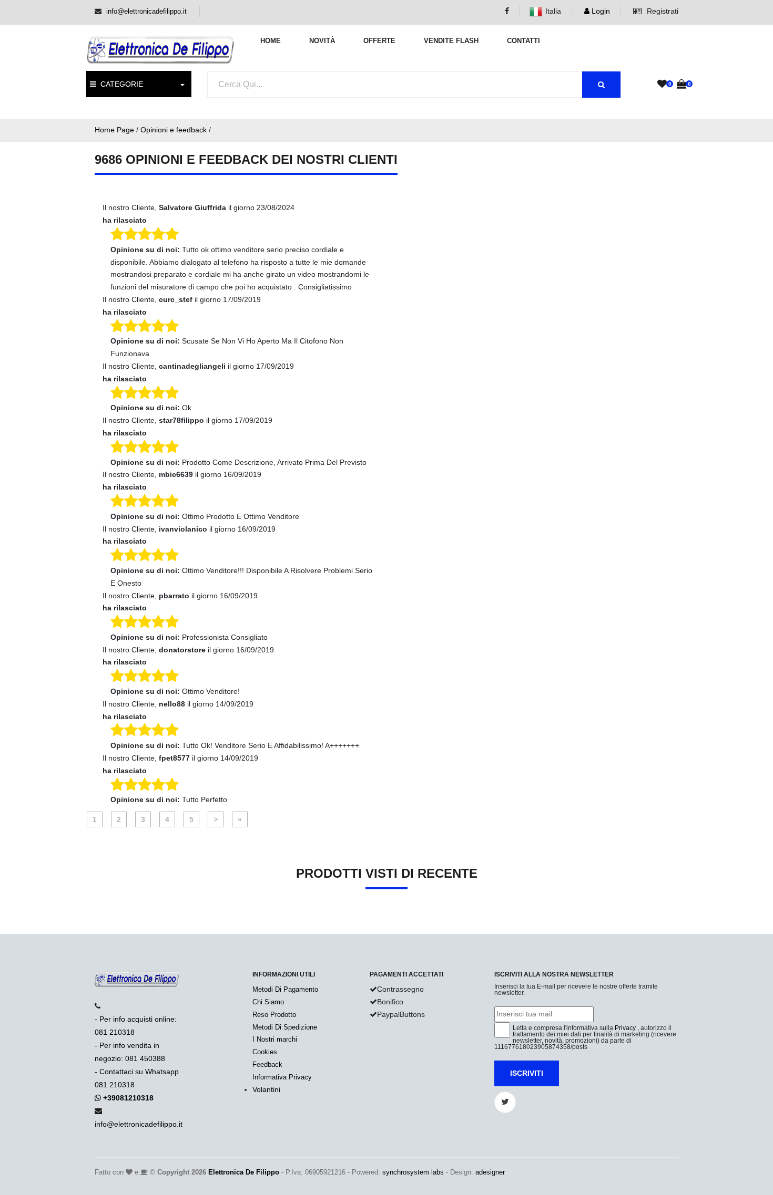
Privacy (625, 1028)
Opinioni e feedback (173, 130)
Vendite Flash (451, 41)
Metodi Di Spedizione (284, 1027)
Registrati (661, 11)
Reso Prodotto (274, 1015)
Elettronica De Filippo (243, 1172)
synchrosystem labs (413, 1172)
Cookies (264, 1052)
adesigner (490, 1172)
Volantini (266, 1089)
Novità (322, 41)
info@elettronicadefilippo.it (146, 11)
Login (599, 11)
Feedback (267, 1064)
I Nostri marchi (274, 1039)
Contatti (523, 41)
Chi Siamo (268, 1002)
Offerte (379, 41)
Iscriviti (526, 1073)
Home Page (114, 130)
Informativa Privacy (282, 1077)
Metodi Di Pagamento (285, 989)
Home (270, 41)
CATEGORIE (119, 84)
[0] (662, 84)
